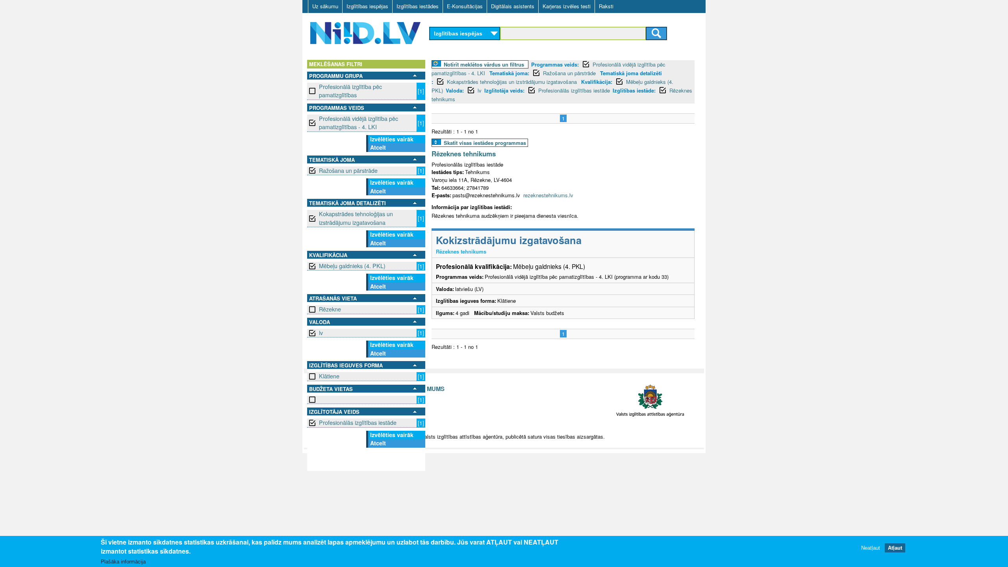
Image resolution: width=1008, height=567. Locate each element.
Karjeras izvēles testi (567, 6)
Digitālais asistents (512, 6)
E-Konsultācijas (465, 6)
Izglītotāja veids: (504, 90)
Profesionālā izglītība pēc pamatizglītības (350, 91)
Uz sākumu (325, 6)
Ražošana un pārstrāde (348, 170)
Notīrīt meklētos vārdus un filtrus (484, 64)
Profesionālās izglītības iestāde (358, 422)
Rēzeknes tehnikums (464, 153)
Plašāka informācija (123, 562)
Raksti (606, 6)
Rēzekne (330, 309)
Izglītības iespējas (367, 6)
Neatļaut (870, 548)
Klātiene (329, 376)
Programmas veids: (555, 64)
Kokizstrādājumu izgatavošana (509, 240)
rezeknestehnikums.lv (548, 195)
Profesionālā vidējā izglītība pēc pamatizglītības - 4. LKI (358, 123)
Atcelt (378, 147)
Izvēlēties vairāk (391, 139)
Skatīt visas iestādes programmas (485, 142)
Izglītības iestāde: (634, 90)
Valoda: (455, 90)
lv (321, 333)
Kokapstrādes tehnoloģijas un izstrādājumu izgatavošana (356, 218)
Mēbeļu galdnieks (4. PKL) (352, 266)
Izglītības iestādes (418, 6)
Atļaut (895, 548)
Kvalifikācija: (596, 81)
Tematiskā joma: (509, 73)
